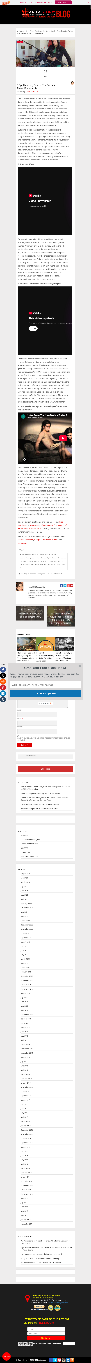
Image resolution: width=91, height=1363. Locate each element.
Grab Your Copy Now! (45, 693)
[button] (45, 667)
